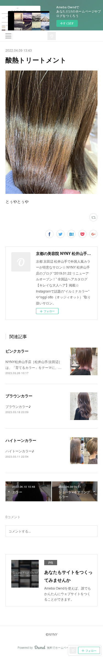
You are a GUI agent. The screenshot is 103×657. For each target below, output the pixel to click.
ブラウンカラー (18, 395)
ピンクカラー (17, 351)
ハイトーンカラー (20, 440)
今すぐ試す (67, 23)
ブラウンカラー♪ (18, 406)
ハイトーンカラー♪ (19, 451)
